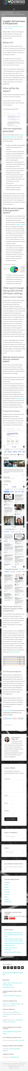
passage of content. (20, 224)
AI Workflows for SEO (8, 987)
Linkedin (6, 884)
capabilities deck (14, 1057)
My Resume (7, 882)
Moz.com (6, 894)
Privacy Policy (14, 1068)
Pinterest (6, 889)
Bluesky (6, 887)
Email (6, 803)
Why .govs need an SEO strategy (12, 952)
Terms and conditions (8, 995)
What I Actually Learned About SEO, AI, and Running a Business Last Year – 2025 (14, 934)
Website (6, 810)
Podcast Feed (7, 901)
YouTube (6, 899)
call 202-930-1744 (19, 1040)
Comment (7, 779)
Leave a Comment (8, 28)
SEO (11, 724)
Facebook (7, 892)
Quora (6, 896)
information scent (19, 398)
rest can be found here (14, 652)
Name (6, 795)
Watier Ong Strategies (14, 2)
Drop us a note (7, 710)
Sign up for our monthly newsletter (11, 1004)
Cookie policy (18, 995)
